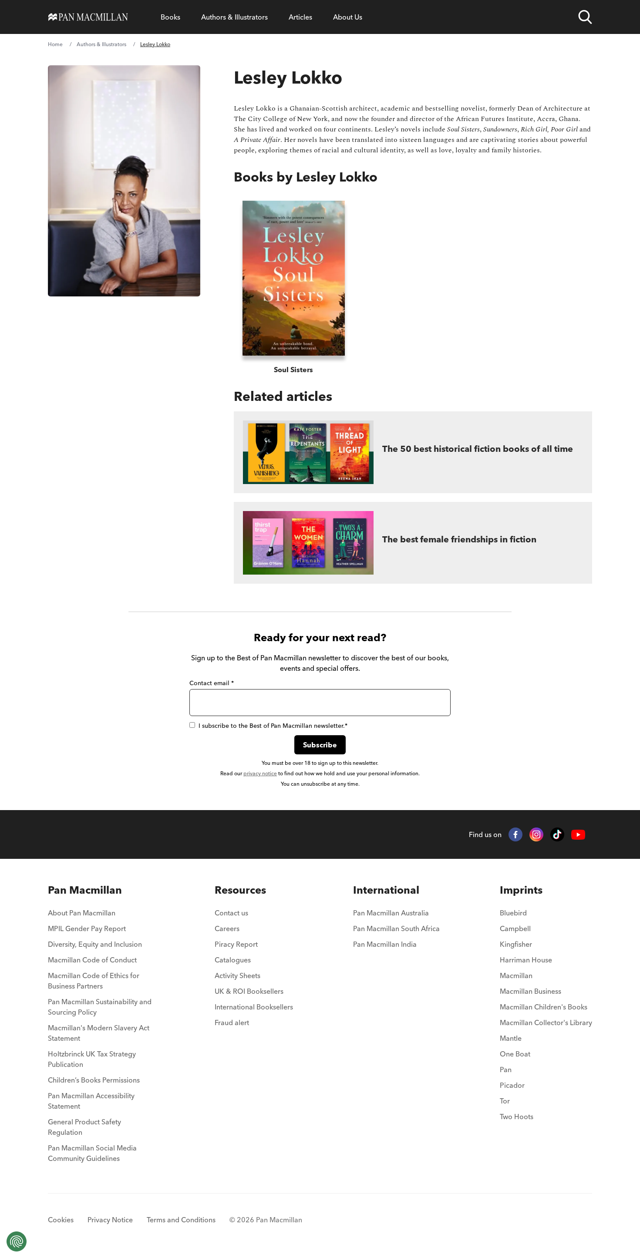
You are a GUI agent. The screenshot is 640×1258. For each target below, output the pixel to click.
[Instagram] (536, 834)
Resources (240, 890)
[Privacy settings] (17, 1241)
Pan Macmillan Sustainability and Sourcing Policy (100, 1006)
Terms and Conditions (181, 1219)
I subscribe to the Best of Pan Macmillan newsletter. (273, 726)
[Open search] (585, 17)
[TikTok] (557, 834)
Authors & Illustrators (234, 17)
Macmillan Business (530, 991)
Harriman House (526, 959)
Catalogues (233, 959)
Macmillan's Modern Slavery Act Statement (98, 1033)
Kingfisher (516, 944)
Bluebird (513, 912)
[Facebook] (515, 834)
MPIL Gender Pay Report (87, 928)
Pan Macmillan (85, 890)
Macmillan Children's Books (543, 1006)
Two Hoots (516, 1116)
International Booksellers (254, 1006)
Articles (300, 17)
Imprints (521, 890)
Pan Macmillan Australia (391, 912)
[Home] (88, 17)
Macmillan (516, 975)
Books (170, 17)
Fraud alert (232, 1022)
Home (55, 44)
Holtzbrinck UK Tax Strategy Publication (92, 1059)
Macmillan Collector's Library (546, 1022)
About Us (347, 17)
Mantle (511, 1038)
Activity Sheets (237, 975)
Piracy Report (236, 944)
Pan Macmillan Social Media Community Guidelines (92, 1153)
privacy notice (260, 773)
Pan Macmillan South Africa (396, 928)
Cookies (61, 1219)
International (386, 890)
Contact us (231, 912)
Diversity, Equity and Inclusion (95, 944)
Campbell (515, 928)
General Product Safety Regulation (84, 1127)
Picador (512, 1085)
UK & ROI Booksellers (249, 991)
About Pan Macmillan (81, 912)
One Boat (515, 1053)
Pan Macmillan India (385, 944)
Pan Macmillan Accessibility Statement (91, 1100)
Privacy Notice (110, 1219)
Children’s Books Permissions (94, 1080)
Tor (505, 1101)
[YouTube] (578, 835)
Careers (227, 928)
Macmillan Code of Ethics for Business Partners (93, 980)
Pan (506, 1069)
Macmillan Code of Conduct (92, 959)
